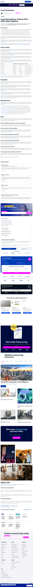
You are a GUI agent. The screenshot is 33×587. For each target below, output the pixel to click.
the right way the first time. (8, 298)
